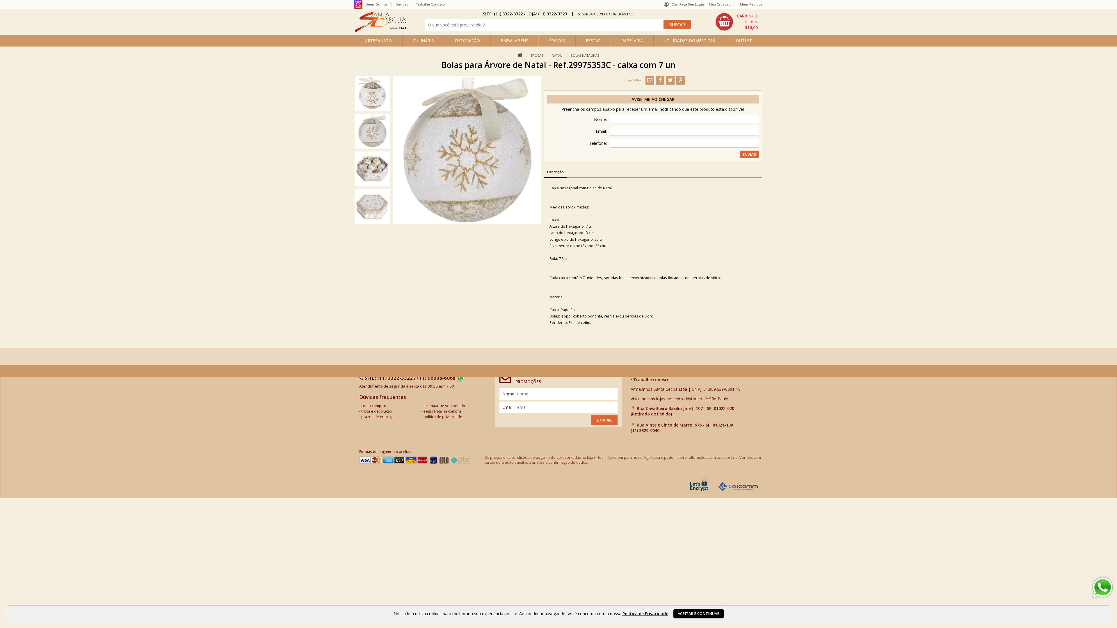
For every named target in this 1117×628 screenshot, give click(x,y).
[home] (380, 30)
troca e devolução (376, 411)
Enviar (604, 420)
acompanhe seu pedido (444, 405)
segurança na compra (442, 411)
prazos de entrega (377, 416)
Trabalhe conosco (651, 379)
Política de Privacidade (645, 613)
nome (508, 394)
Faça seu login (692, 4)
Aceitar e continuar (698, 613)
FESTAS (593, 40)
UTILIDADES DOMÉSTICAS (689, 40)
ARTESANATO (378, 40)
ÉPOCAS (557, 40)
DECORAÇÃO (467, 40)
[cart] (737, 21)
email (507, 407)
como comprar (373, 405)
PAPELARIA (632, 40)
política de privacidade (443, 416)
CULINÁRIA (423, 40)
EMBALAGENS (514, 40)
